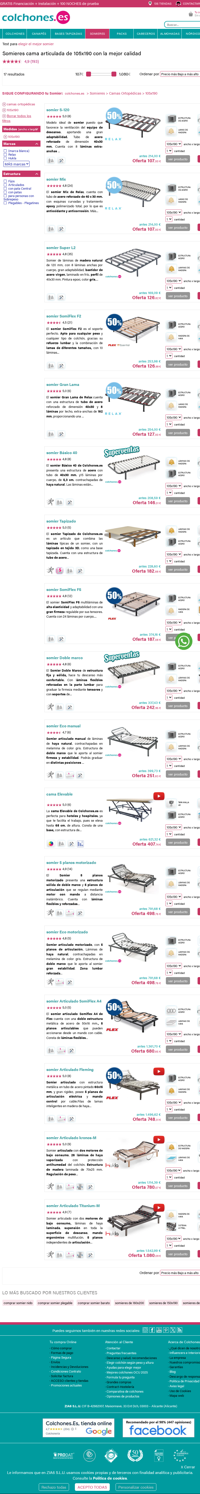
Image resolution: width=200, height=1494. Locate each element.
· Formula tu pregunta (120, 1377)
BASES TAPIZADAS (68, 33)
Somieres (97, 93)
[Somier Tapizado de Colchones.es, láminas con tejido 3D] (133, 536)
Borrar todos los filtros (16, 118)
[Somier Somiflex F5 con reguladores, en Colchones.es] (133, 605)
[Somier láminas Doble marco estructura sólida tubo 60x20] (133, 672)
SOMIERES (97, 33)
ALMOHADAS (170, 33)
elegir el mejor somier (36, 43)
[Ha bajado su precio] (80, 844)
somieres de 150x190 (163, 1302)
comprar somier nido (18, 1302)
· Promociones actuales (66, 1385)
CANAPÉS (39, 33)
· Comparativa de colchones (124, 1391)
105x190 (13, 109)
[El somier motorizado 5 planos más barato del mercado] (133, 947)
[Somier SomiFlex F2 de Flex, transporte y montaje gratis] (133, 331)
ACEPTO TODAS (92, 1487)
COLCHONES (15, 33)
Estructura (11, 173)
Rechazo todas (53, 1487)
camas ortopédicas (21, 103)
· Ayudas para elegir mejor (123, 1367)
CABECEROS (146, 33)
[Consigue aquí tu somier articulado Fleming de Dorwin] (133, 1084)
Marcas (9, 143)
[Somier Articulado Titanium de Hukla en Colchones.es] (133, 1221)
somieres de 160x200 (129, 1302)
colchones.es (74, 93)
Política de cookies (110, 1478)
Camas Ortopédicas (125, 93)
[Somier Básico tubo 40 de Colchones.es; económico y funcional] (133, 468)
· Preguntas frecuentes (120, 1353)
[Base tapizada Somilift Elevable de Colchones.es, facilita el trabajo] (133, 809)
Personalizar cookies (136, 1487)
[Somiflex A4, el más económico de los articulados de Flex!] (133, 1016)
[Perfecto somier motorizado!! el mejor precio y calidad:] (133, 878)
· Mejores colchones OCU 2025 (126, 1372)
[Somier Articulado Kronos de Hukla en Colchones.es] (133, 1152)
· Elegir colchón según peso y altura (129, 1362)
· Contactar (112, 1348)
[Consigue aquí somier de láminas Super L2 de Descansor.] (133, 262)
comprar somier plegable (55, 1302)
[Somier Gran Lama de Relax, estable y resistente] (133, 399)
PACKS (122, 33)
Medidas (20, 128)
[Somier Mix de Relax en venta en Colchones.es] (133, 194)
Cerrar (188, 1467)
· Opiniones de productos (122, 1396)
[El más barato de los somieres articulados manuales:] (133, 741)
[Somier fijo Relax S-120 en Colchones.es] (133, 125)
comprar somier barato (94, 1302)
